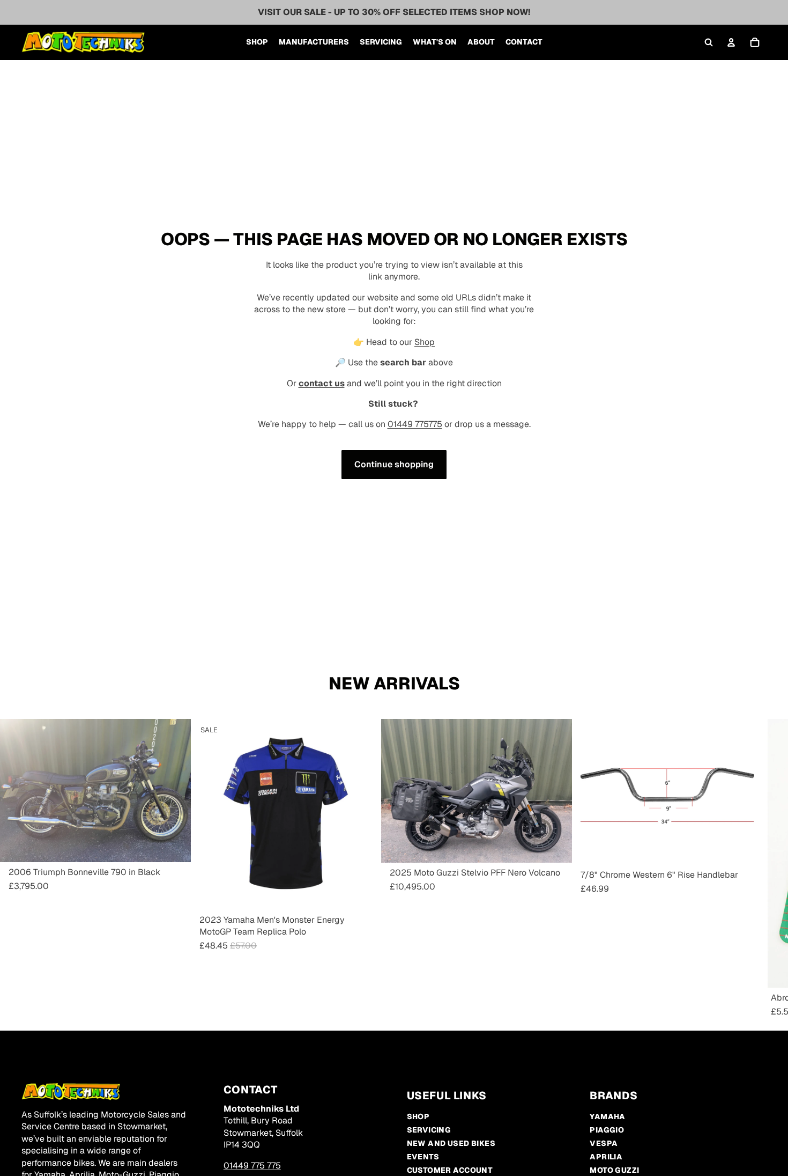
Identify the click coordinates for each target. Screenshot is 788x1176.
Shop (424, 342)
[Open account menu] (731, 42)
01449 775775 (415, 424)
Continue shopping (394, 464)
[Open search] (708, 42)
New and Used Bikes (451, 1143)
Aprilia (606, 1157)
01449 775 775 (252, 1165)
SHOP (418, 1116)
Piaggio (607, 1130)
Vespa (604, 1143)
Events (423, 1157)
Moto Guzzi (614, 1170)
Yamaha (608, 1116)
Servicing (429, 1130)
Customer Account (450, 1170)
